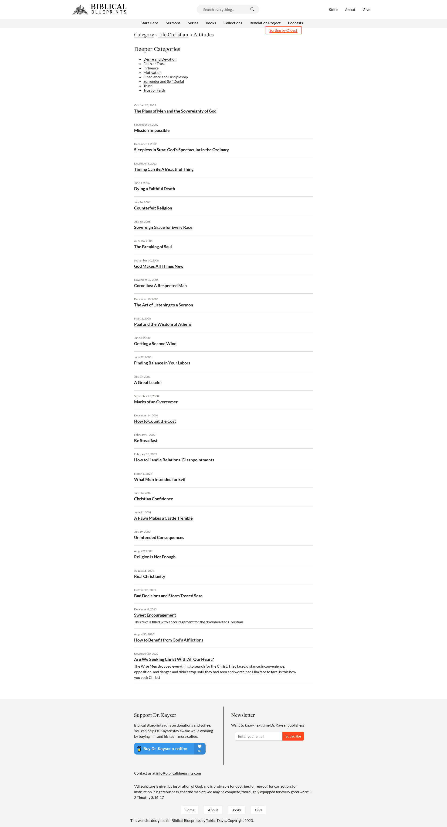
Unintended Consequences (159, 537)
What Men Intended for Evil (159, 479)
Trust (147, 85)
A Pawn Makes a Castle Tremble (163, 518)
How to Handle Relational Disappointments (174, 459)
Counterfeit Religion (153, 207)
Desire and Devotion (159, 59)
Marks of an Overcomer (156, 401)
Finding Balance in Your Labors (162, 362)
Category (144, 35)
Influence (151, 68)
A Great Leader (148, 382)
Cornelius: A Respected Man (160, 285)
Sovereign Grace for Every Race (163, 227)
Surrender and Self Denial (163, 81)
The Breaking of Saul (153, 246)
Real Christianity (149, 576)
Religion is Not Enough (155, 556)
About (213, 810)
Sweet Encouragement (155, 615)
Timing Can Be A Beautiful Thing (163, 169)
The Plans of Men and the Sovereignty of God (175, 110)
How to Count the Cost (155, 421)
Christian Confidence (153, 498)
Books (236, 810)
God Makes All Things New (158, 266)
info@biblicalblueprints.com (178, 773)
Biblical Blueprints (186, 820)
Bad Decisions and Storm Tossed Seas (168, 595)
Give (258, 810)
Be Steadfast (146, 440)
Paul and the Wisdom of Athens (163, 324)
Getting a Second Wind (155, 343)
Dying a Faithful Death (154, 188)
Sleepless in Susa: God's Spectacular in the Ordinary (181, 149)
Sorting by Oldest (283, 30)
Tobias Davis (216, 820)
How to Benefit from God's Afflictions (168, 639)
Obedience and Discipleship (165, 77)
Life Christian (173, 35)
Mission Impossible (152, 130)
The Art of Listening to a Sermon (163, 304)
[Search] (252, 9)
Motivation (152, 72)
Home (189, 810)
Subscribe (293, 736)
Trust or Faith (154, 90)
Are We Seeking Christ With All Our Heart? (174, 659)
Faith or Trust (154, 63)
